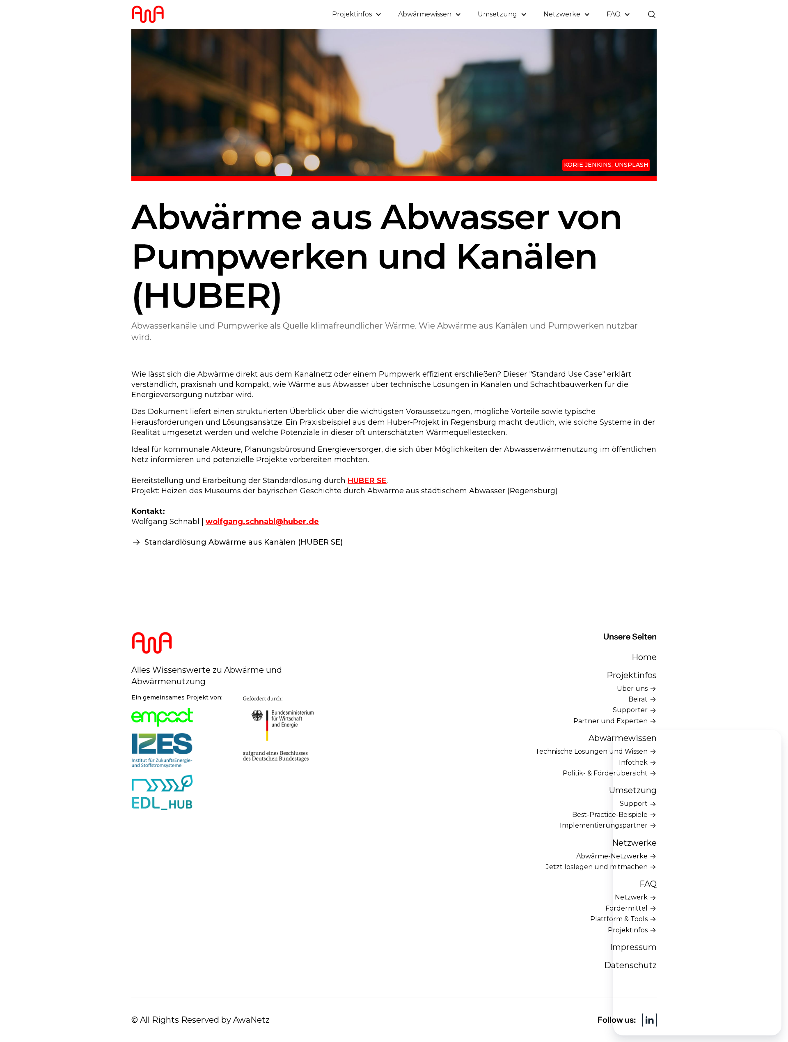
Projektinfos (632, 675)
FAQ (648, 884)
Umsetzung (633, 790)
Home (644, 657)
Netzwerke (634, 843)
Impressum (633, 947)
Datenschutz (630, 965)
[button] (357, 14)
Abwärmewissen (623, 738)
